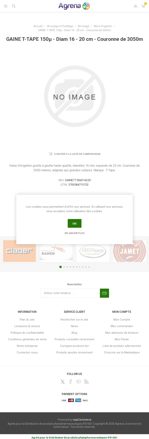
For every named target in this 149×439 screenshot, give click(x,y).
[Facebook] (71, 381)
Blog (74, 332)
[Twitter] (63, 382)
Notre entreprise (27, 346)
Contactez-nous (27, 352)
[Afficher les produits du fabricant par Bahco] (56, 251)
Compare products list (74, 346)
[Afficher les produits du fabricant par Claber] (19, 251)
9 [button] (86, 267)
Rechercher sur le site (74, 319)
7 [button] (79, 267)
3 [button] (67, 267)
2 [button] (64, 267)
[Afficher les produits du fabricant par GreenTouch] (92, 251)
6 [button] (76, 267)
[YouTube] (78, 381)
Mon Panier (122, 339)
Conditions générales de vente (27, 339)
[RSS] (86, 381)
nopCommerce (82, 419)
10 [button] (89, 267)
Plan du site (27, 319)
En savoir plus (74, 233)
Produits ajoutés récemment (74, 352)
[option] (19, 251)
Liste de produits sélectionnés (122, 346)
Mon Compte (121, 319)
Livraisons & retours (27, 326)
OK (75, 223)
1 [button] (60, 267)
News (74, 326)
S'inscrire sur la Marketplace (122, 352)
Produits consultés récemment (74, 339)
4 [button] (70, 267)
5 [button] (73, 267)
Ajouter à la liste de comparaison (77, 154)
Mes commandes (122, 326)
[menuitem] (27, 319)
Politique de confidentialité (27, 332)
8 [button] (82, 267)
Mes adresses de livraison (121, 332)
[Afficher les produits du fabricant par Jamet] (129, 251)
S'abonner (104, 293)
